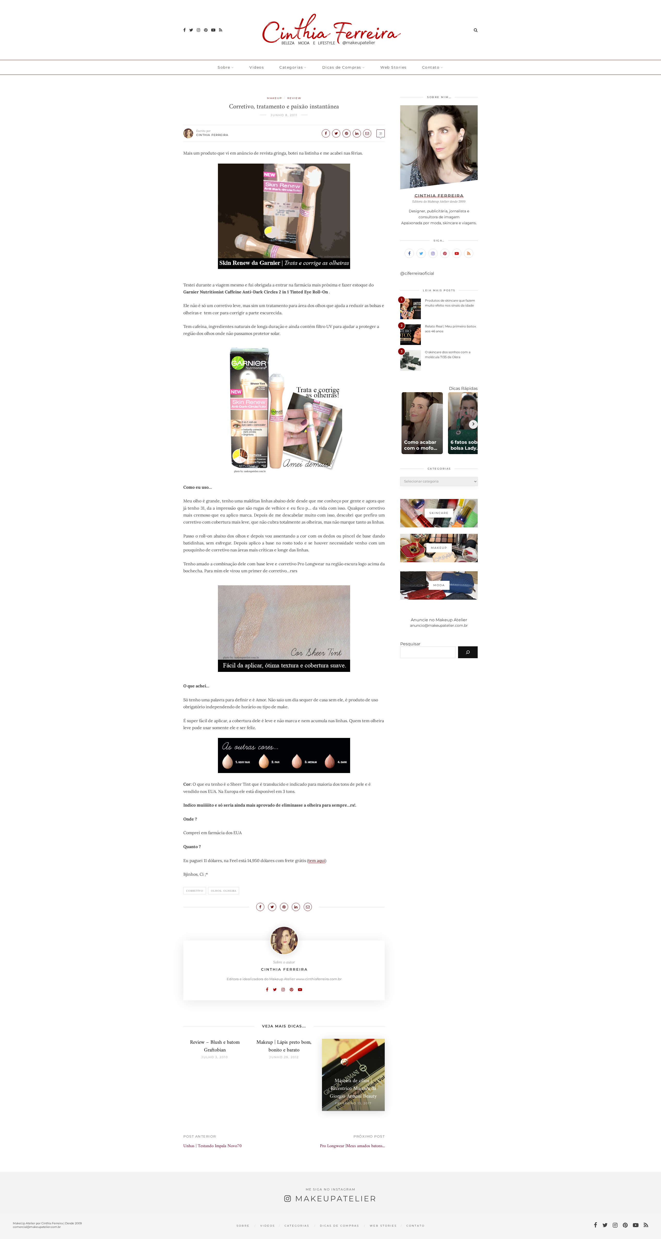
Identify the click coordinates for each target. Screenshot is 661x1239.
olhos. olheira (223, 890)
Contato (431, 67)
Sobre (224, 67)
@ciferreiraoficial (417, 273)
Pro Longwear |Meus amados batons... (352, 1146)
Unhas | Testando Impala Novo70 (212, 1146)
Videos (256, 67)
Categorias (291, 67)
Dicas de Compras (341, 67)
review (294, 98)
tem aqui (316, 860)
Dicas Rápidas (463, 388)
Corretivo (194, 890)
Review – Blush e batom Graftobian (215, 1046)
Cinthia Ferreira (212, 135)
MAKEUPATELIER (336, 1198)
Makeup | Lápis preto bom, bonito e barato (283, 1046)
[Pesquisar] (468, 652)
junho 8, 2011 (284, 115)
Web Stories (393, 67)
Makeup (274, 98)
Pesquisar (410, 643)
